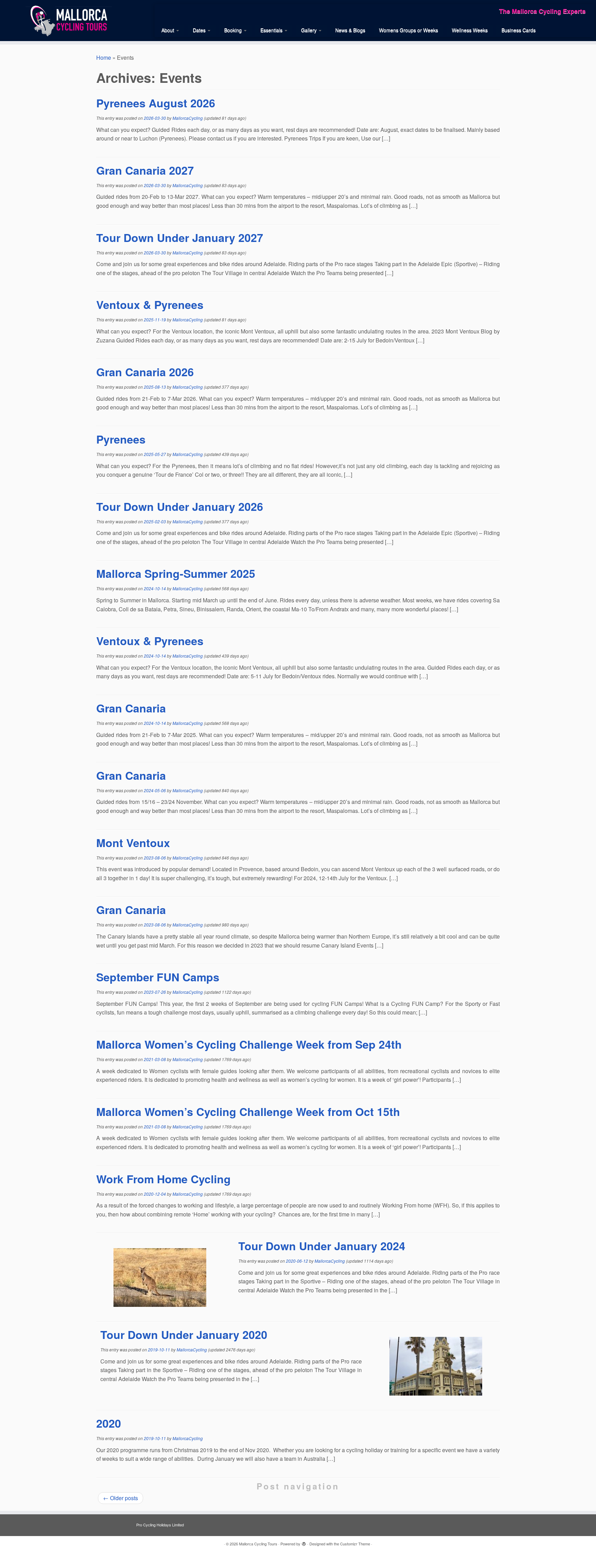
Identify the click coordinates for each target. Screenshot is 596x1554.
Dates (200, 30)
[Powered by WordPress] (303, 1542)
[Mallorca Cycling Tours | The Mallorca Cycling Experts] (69, 20)
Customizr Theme (355, 1543)
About (168, 30)
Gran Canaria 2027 (145, 170)
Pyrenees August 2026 (155, 103)
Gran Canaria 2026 (145, 372)
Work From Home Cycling (163, 1179)
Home (103, 57)
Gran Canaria (131, 708)
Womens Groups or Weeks (408, 30)
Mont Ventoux (133, 843)
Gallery (309, 30)
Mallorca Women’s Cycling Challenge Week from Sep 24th (249, 1044)
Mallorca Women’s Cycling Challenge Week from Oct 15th (248, 1111)
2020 (108, 1423)
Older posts (120, 1498)
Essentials (272, 30)
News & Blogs (350, 30)
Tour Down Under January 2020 (183, 1334)
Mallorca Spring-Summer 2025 (175, 573)
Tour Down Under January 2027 (179, 237)
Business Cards (518, 30)
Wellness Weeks (470, 30)
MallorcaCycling (187, 118)
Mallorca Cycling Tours (258, 1543)
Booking (233, 30)
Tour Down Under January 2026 (179, 506)
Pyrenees (121, 439)
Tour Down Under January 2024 (321, 1246)
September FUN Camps (157, 977)
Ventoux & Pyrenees (149, 304)
